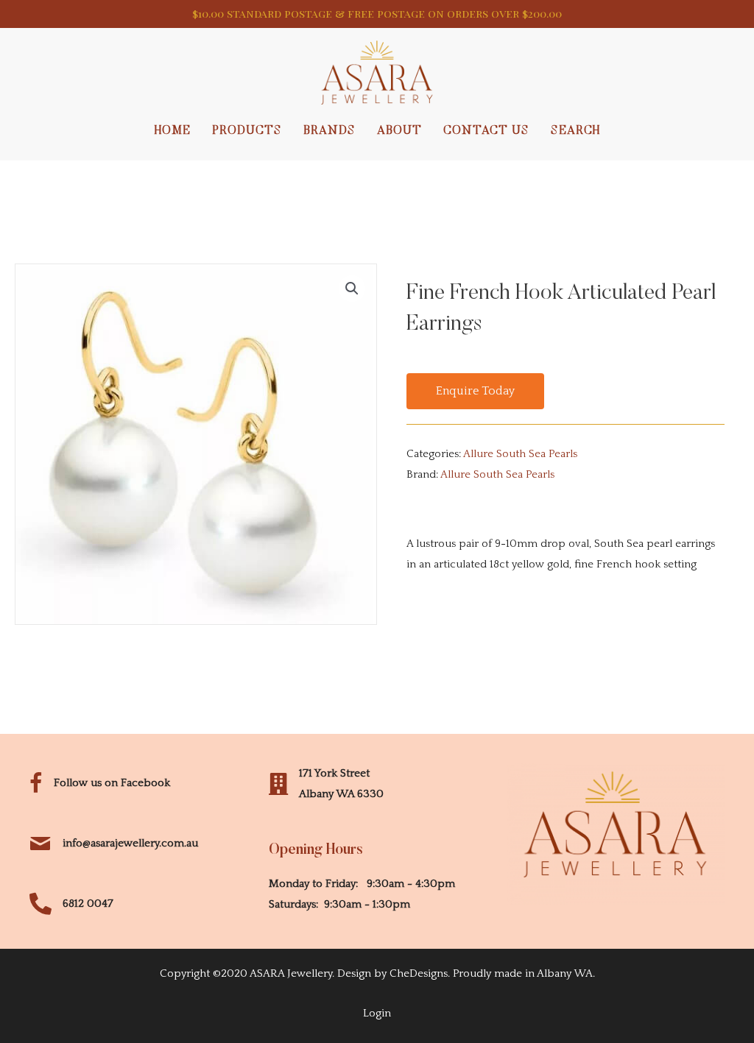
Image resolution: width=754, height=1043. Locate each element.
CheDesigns (419, 973)
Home (173, 131)
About (399, 131)
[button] (475, 391)
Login (377, 1013)
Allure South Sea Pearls (520, 454)
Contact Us (486, 131)
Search (575, 131)
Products (247, 131)
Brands (329, 131)
